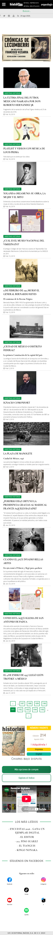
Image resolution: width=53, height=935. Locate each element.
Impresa (39, 749)
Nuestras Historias (12, 93)
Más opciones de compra (26, 769)
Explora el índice (27, 778)
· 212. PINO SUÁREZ (26, 841)
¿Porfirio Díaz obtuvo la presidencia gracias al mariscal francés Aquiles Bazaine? (25, 505)
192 (20, 709)
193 (27, 709)
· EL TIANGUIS (26, 845)
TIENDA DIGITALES (30, 6)
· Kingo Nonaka (26, 850)
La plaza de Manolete (17, 453)
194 (35, 709)
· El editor (26, 837)
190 (44, 703)
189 (37, 703)
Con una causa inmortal (26, 47)
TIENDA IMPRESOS (30, 3)
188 (29, 703)
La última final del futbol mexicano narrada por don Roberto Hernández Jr (21, 101)
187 (22, 703)
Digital (39, 754)
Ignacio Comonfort (16, 402)
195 (42, 709)
